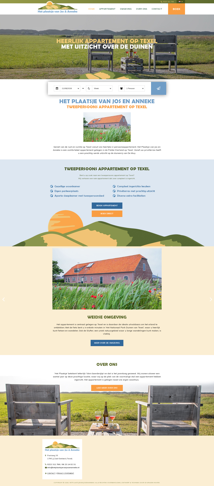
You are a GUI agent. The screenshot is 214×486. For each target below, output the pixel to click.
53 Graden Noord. (152, 482)
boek (176, 9)
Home (91, 9)
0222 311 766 (168, 2)
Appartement (107, 9)
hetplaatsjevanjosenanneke (82, 482)
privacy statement (65, 473)
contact (51, 473)
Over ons (141, 9)
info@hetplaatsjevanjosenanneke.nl (63, 467)
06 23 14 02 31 (69, 464)
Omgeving (126, 9)
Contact (157, 9)
